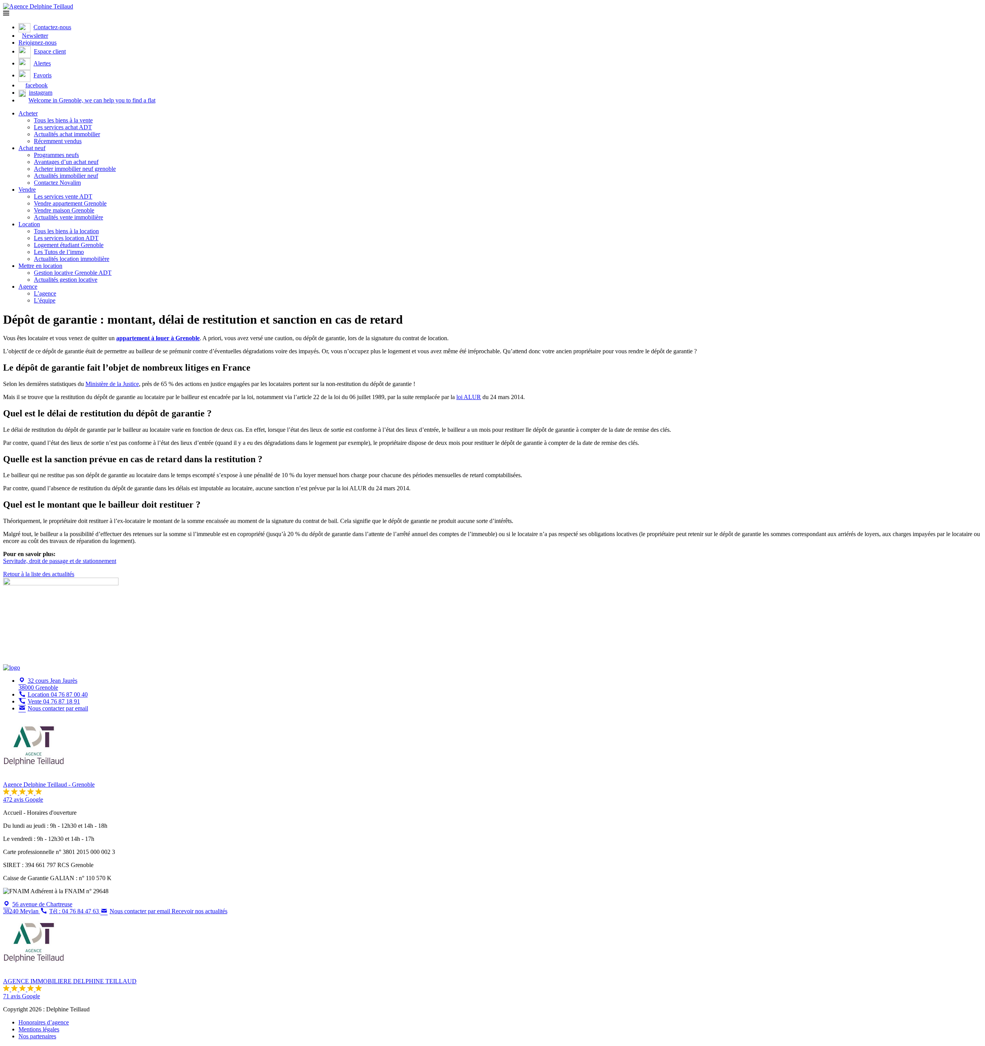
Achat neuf (31, 148)
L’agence (45, 293)
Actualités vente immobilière (68, 217)
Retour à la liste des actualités (38, 574)
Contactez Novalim (57, 182)
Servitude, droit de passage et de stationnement (59, 561)
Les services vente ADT (63, 196)
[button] (6, 13)
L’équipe (44, 300)
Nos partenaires (37, 1036)
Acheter (28, 113)
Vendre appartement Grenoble (70, 203)
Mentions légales (38, 1029)
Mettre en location (40, 265)
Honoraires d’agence (43, 1022)
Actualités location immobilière (71, 259)
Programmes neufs (56, 155)
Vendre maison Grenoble (64, 210)
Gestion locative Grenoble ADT (73, 272)
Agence (27, 286)
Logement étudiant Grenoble (69, 245)
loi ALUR (468, 397)
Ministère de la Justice (112, 384)
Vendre (27, 189)
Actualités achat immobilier (67, 134)
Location (29, 224)
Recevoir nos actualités (199, 911)
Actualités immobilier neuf (66, 175)
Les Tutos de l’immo (59, 252)
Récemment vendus (58, 141)
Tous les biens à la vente (63, 120)
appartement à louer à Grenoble (158, 338)
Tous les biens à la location (66, 231)
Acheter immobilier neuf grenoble (75, 168)
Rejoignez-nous (37, 42)
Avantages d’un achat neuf (66, 162)
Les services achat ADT (63, 127)
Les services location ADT (66, 238)
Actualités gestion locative (65, 279)
